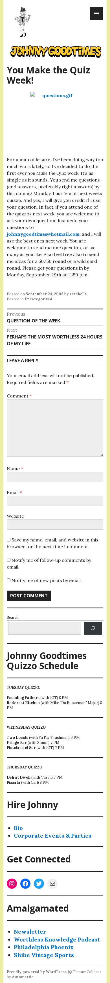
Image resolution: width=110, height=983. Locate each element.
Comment (19, 396)
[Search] (93, 628)
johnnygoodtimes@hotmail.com (43, 234)
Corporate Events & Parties (52, 835)
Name (15, 468)
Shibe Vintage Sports (44, 954)
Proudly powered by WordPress (37, 971)
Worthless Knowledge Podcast (57, 939)
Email (14, 492)
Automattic (23, 977)
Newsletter (30, 931)
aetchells (78, 294)
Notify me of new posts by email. (47, 580)
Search (13, 617)
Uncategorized (38, 299)
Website (15, 516)
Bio (18, 827)
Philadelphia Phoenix (44, 947)
